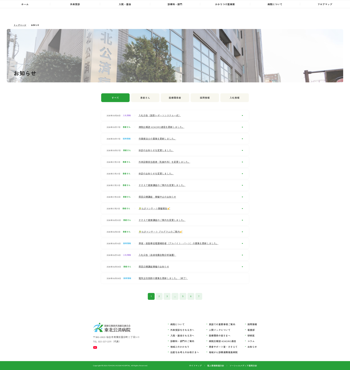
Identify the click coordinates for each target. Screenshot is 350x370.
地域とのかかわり (179, 346)
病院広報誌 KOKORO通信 (222, 341)
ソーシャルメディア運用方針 (243, 365)
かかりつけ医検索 (225, 4)
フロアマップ (325, 4)
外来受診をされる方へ (182, 330)
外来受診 (75, 4)
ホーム (25, 4)
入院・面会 (125, 4)
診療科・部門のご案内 (182, 341)
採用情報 (252, 324)
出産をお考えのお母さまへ (184, 352)
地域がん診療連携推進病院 (223, 352)
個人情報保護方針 (215, 365)
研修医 (251, 335)
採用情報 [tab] (205, 97)
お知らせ (252, 346)
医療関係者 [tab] (175, 97)
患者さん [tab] (145, 97)
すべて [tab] (115, 97)
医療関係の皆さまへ (220, 335)
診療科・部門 (175, 4)
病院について (275, 4)
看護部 (251, 330)
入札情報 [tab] (235, 97)
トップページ (20, 25)
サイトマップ (195, 365)
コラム (251, 341)
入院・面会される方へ (182, 335)
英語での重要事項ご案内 (222, 324)
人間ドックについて (220, 330)
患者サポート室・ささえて (223, 346)
